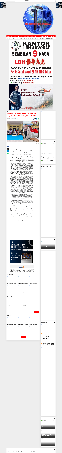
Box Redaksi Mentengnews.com (25, 451)
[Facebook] (20, 267)
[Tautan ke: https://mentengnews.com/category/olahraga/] (54, 322)
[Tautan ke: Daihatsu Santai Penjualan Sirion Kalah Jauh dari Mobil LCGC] (43, 161)
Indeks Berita (33, 451)
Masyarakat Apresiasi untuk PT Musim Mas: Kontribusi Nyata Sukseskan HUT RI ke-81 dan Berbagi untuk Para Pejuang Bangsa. (22, 292)
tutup (5, 2)
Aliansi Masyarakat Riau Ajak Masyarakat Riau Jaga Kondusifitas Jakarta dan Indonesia (11, 292)
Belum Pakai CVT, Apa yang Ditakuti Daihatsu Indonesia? (50, 157)
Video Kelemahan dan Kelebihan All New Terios (47, 154)
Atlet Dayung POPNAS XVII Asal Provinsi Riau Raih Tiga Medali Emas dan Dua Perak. (48, 344)
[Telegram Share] (36, 119)
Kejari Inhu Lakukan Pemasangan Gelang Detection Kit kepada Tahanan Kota (15, 271)
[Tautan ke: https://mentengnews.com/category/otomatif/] (54, 141)
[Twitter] (22, 267)
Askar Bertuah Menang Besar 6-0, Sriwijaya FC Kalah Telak (48, 336)
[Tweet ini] (35, 119)
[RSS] (23, 267)
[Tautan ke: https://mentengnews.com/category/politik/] (54, 239)
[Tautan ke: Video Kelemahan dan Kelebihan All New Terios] (48, 147)
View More (23, 337)
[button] (55, 1)
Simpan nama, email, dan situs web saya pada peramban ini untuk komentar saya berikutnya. (21, 309)
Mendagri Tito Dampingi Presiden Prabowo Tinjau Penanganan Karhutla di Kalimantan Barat (34, 292)
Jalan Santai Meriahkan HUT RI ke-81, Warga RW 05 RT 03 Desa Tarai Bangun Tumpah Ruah (23, 283)
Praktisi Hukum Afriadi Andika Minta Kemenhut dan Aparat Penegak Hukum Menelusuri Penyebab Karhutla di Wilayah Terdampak (11, 283)
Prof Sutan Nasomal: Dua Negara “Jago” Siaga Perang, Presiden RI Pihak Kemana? (48, 246)
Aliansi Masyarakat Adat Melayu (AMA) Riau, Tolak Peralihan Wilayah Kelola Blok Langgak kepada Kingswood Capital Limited (34, 283)
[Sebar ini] (33, 119)
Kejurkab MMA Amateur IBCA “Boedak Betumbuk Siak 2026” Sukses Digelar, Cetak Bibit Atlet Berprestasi (48, 333)
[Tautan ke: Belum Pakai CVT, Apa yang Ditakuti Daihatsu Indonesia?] (43, 157)
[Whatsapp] (38, 119)
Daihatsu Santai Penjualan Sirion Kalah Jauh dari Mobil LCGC (50, 161)
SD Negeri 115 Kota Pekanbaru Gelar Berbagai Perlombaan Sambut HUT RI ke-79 (28, 271)
